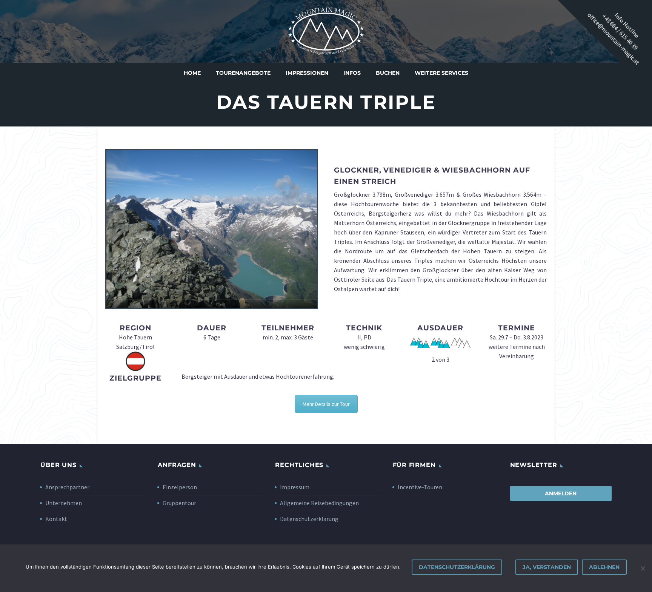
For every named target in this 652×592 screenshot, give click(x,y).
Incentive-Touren (420, 487)
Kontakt (56, 519)
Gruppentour (179, 503)
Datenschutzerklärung (309, 519)
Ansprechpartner (67, 487)
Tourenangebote (243, 72)
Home (192, 72)
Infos (352, 72)
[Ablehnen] (642, 568)
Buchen (388, 72)
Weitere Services (441, 72)
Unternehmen (63, 503)
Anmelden (561, 493)
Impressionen (307, 72)
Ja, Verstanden (547, 567)
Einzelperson (180, 487)
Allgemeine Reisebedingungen (319, 503)
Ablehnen (604, 567)
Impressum (294, 487)
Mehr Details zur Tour (326, 404)
